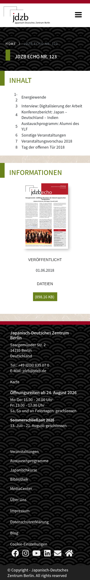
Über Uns (18, 499)
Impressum (20, 510)
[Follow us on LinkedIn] (47, 554)
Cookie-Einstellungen (28, 544)
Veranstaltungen (24, 451)
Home (11, 43)
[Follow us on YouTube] (36, 554)
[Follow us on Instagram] (25, 554)
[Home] (27, 15)
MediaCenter (21, 488)
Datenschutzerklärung (29, 521)
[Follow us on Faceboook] (15, 554)
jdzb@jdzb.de (34, 370)
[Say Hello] (57, 554)
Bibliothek (19, 479)
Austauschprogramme (29, 460)
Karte (14, 381)
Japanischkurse (23, 470)
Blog (14, 533)
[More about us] (69, 554)
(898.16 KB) (44, 296)
